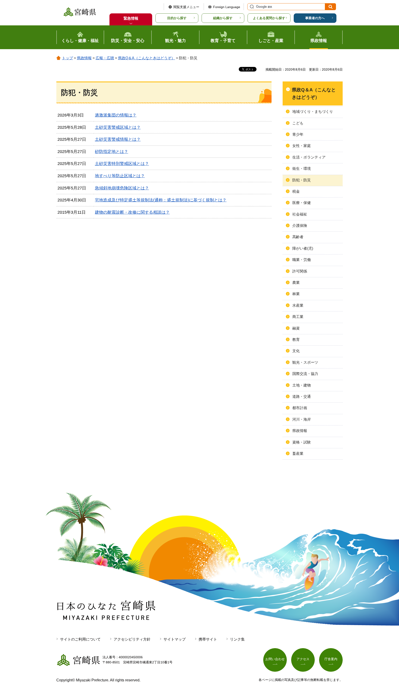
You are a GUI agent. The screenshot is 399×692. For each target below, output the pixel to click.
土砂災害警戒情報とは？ (118, 139)
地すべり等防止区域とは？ (120, 176)
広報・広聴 (105, 58)
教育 (296, 340)
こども (297, 123)
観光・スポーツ (305, 362)
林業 (296, 294)
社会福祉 (299, 214)
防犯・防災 (301, 180)
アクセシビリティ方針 (132, 639)
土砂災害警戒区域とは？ (118, 127)
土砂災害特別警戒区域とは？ (122, 163)
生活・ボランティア (309, 157)
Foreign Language (226, 7)
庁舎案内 (330, 659)
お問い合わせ (275, 659)
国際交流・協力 (305, 374)
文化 (296, 351)
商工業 (297, 317)
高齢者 (297, 237)
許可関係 (299, 271)
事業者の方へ (315, 18)
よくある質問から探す (269, 18)
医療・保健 (301, 203)
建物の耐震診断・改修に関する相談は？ (132, 212)
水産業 (297, 305)
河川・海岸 (301, 419)
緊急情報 (131, 18)
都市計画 (299, 408)
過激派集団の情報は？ (115, 115)
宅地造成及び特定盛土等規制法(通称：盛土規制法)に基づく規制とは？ (161, 200)
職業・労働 (301, 260)
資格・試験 (301, 442)
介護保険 (299, 226)
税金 (296, 191)
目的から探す (177, 18)
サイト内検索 (251, 7)
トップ (67, 58)
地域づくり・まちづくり (312, 112)
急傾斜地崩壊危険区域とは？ (122, 188)
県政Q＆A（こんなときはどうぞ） (146, 58)
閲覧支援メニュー (186, 7)
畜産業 (297, 453)
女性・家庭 (301, 146)
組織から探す (223, 18)
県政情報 (84, 58)
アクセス (302, 659)
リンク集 (237, 639)
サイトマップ (174, 639)
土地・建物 (301, 385)
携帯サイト (208, 639)
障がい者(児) (302, 248)
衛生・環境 (301, 169)
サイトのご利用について (80, 639)
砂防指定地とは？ (111, 151)
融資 (296, 328)
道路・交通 (301, 396)
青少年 (297, 134)
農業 (296, 283)
